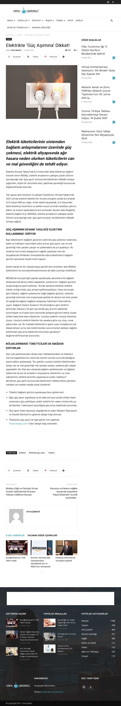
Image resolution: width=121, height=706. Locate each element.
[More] (63, 57)
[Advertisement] (80, 10)
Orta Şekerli (16, 50)
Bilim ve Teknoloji (17, 27)
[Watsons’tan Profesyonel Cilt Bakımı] (49, 649)
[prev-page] (39, 572)
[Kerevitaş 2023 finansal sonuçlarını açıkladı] (66, 547)
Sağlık (79, 20)
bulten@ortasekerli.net (52, 691)
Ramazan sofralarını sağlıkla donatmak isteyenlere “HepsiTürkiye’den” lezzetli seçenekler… (63, 493)
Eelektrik (22, 453)
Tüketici (51, 453)
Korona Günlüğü (41, 27)
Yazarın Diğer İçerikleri (42, 535)
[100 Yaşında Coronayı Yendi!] (49, 637)
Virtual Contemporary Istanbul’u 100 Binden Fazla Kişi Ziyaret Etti (98, 70)
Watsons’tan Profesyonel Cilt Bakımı (65, 648)
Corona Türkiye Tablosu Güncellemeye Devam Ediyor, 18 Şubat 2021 (95, 115)
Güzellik (22, 20)
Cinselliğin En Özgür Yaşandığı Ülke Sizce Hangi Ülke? (67, 622)
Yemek (59, 20)
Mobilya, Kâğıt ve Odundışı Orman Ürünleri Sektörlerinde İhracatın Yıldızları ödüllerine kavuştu (22, 491)
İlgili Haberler (15, 535)
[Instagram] (108, 2)
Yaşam (48, 20)
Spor (70, 20)
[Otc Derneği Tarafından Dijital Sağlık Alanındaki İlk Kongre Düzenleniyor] (12, 651)
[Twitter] (113, 2)
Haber (19, 35)
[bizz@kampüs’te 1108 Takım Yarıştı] (17, 547)
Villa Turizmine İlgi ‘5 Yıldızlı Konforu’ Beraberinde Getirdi (94, 50)
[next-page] (43, 572)
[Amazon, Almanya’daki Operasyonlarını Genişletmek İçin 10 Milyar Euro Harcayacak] (41, 547)
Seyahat (36, 20)
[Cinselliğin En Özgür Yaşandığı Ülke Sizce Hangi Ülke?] (49, 623)
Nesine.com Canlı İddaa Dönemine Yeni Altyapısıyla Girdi (97, 135)
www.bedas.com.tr (19, 423)
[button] (111, 20)
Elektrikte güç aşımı (37, 453)
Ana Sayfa (10, 35)
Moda (10, 20)
